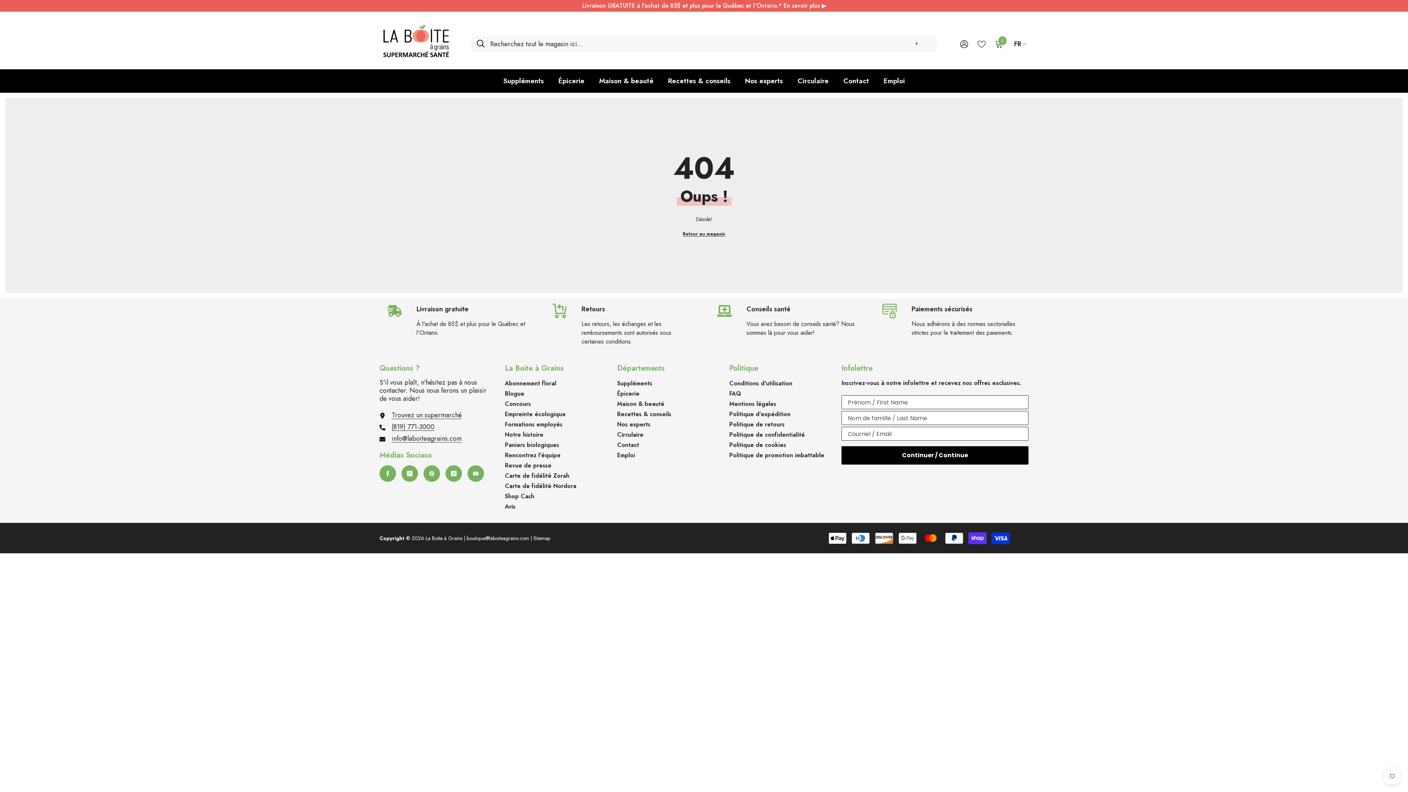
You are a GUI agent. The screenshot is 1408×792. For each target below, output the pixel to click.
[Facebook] (388, 473)
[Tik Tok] (453, 473)
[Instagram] (410, 473)
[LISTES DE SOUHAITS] (982, 44)
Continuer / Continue (935, 455)
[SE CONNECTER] (964, 44)
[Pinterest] (431, 473)
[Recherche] (704, 44)
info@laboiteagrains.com (427, 438)
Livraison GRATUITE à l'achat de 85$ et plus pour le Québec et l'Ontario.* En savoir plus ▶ (704, 5)
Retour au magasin (704, 234)
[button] (916, 44)
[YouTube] (475, 473)
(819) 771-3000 (413, 427)
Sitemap (542, 538)
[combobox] (711, 44)
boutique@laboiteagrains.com (498, 538)
